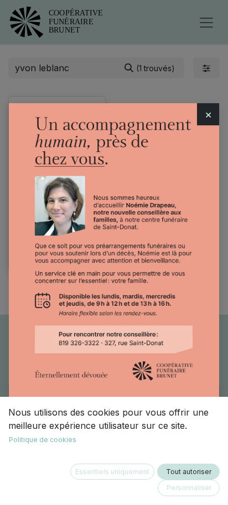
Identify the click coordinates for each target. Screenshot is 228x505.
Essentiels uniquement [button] (112, 471)
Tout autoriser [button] (188, 471)
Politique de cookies (42, 439)
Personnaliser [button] (189, 487)
